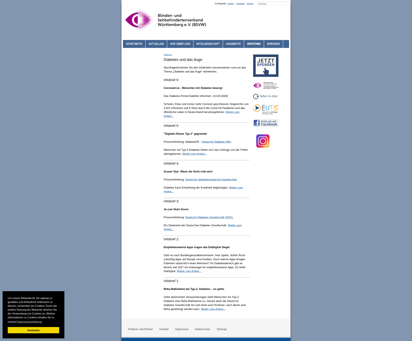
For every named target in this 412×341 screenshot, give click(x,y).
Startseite (134, 43)
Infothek (254, 43)
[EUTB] (266, 115)
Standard (240, 3)
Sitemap (221, 329)
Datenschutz (202, 329)
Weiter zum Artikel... (194, 153)
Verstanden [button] (33, 330)
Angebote (233, 43)
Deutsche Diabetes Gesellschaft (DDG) (209, 217)
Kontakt (164, 329)
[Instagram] (263, 151)
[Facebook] (266, 127)
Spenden (273, 43)
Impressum (182, 329)
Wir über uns (180, 43)
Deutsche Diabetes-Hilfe (216, 141)
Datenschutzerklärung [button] (29, 321)
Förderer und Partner (140, 329)
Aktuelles (156, 43)
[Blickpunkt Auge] (266, 90)
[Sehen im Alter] (266, 100)
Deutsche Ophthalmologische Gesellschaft (211, 179)
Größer (231, 3)
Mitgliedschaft (208, 43)
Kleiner (250, 3)
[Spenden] (266, 78)
